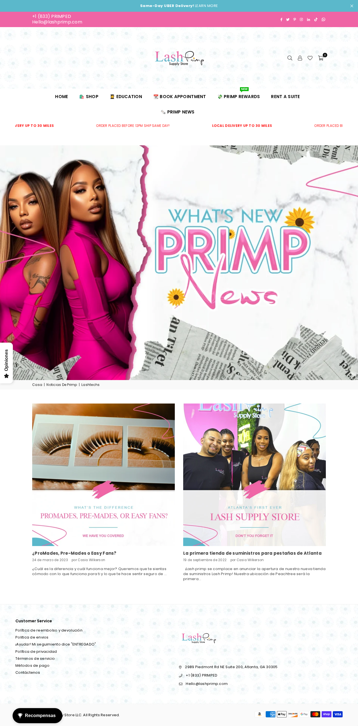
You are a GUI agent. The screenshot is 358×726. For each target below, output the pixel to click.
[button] (320, 58)
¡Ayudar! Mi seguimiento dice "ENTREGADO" (55, 644)
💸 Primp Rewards (238, 94)
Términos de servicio (35, 658)
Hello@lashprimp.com (57, 22)
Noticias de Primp (61, 385)
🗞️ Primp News (177, 112)
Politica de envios (32, 637)
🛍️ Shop (88, 96)
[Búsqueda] (290, 58)
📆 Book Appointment (179, 96)
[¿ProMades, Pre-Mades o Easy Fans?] (103, 475)
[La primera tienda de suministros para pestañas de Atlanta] (254, 475)
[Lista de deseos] (310, 58)
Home (61, 96)
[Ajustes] (300, 58)
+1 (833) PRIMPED (51, 16)
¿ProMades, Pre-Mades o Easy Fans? (74, 553)
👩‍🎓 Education (126, 96)
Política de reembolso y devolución (49, 630)
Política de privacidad (36, 651)
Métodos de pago (32, 665)
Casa (37, 385)
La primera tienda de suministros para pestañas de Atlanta (252, 553)
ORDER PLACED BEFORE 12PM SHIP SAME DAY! (103, 126)
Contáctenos (27, 672)
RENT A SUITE (285, 96)
